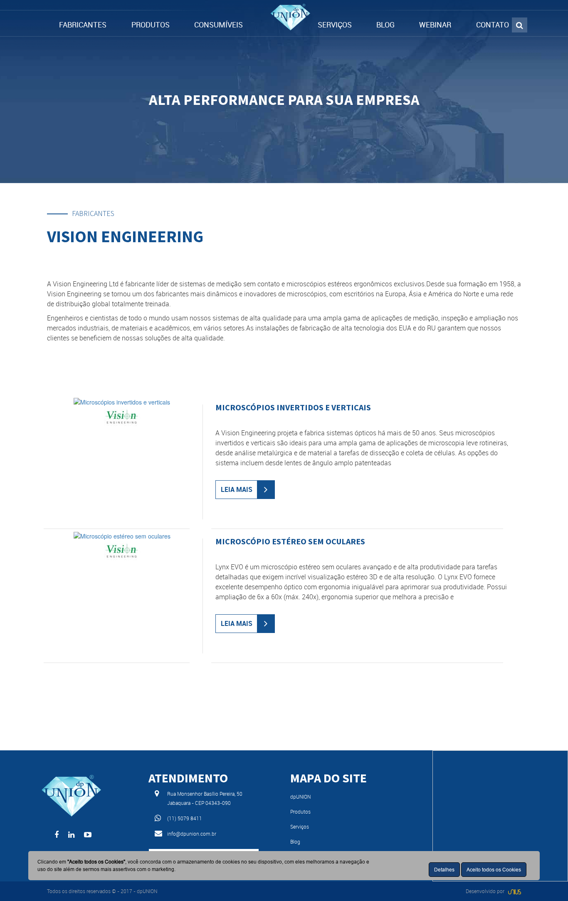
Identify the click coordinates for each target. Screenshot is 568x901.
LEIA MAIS (236, 489)
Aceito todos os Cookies (494, 869)
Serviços (299, 826)
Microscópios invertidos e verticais (293, 407)
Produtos (300, 811)
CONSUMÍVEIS (218, 25)
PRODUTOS (150, 25)
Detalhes (444, 869)
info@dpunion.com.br (191, 833)
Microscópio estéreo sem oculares (290, 541)
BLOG (385, 25)
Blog (295, 841)
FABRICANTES (82, 25)
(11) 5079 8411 (184, 818)
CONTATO (492, 25)
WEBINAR (435, 25)
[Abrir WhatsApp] (547, 880)
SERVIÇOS (335, 25)
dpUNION (300, 796)
